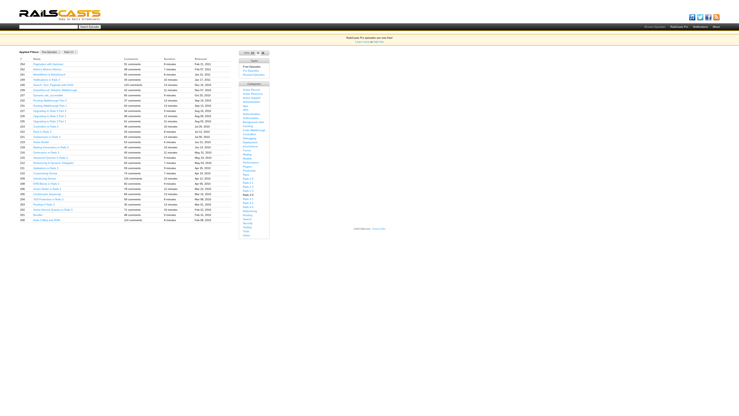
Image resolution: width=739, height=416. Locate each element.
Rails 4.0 (248, 207)
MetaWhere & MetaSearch (49, 74)
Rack (246, 174)
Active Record (251, 89)
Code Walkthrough (254, 130)
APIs (245, 110)
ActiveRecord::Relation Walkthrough (55, 90)
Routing (247, 215)
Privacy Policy (379, 229)
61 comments (132, 121)
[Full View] (253, 52)
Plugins (247, 166)
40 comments (132, 147)
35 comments (132, 204)
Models (247, 158)
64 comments (132, 105)
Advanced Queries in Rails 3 (50, 157)
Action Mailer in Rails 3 (47, 188)
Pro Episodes (251, 70)
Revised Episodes (254, 74)
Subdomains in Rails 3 (46, 136)
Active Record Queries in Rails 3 (53, 209)
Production (249, 170)
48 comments (132, 116)
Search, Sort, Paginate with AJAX (53, 84)
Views (246, 235)
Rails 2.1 (248, 182)
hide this (379, 41)
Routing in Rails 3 (44, 204)
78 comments (132, 188)
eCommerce (250, 146)
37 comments (132, 100)
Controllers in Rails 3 (46, 126)
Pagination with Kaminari (48, 64)
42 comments (132, 90)
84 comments (132, 194)
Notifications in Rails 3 (46, 79)
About (716, 26)
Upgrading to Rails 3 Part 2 (49, 116)
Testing (247, 227)
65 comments (132, 74)
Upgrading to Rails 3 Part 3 (49, 110)
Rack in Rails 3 (42, 131)
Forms (247, 150)
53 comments (132, 142)
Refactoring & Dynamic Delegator (53, 162)
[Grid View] (263, 52)
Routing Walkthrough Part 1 (50, 105)
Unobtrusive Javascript (47, 194)
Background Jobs (253, 122)
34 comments (132, 79)
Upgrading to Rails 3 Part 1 (49, 121)
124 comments (133, 84)
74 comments (132, 173)
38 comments (132, 69)
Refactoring (250, 211)
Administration (251, 101)
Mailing (247, 154)
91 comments (132, 64)
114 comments (133, 220)
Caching (248, 126)
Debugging (249, 138)
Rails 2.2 (248, 186)
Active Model (41, 142)
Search (247, 219)
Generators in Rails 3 (46, 152)
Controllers (249, 134)
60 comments (132, 183)
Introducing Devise (44, 178)
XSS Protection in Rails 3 (48, 199)
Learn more (362, 41)
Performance (251, 162)
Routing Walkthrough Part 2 (50, 100)
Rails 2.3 (248, 190)
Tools (246, 231)
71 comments (132, 209)
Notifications (700, 26)
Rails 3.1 (248, 198)
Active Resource (253, 93)
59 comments (132, 168)
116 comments (133, 178)
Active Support (252, 97)
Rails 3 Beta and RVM (46, 220)
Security (248, 223)
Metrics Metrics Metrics (47, 69)
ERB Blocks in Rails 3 (46, 183)
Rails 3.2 (248, 203)
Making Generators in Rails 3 (51, 147)
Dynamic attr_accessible (48, 95)
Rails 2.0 (248, 178)
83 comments (132, 136)
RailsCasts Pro (679, 26)
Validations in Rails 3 (45, 168)
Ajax (245, 105)
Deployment (250, 142)
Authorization (251, 118)
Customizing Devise (45, 173)
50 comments (132, 162)
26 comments (132, 131)
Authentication (251, 114)
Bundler (38, 214)
